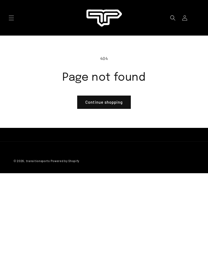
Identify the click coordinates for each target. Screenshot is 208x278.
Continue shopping (104, 102)
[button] (11, 18)
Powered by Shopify (65, 161)
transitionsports (38, 161)
